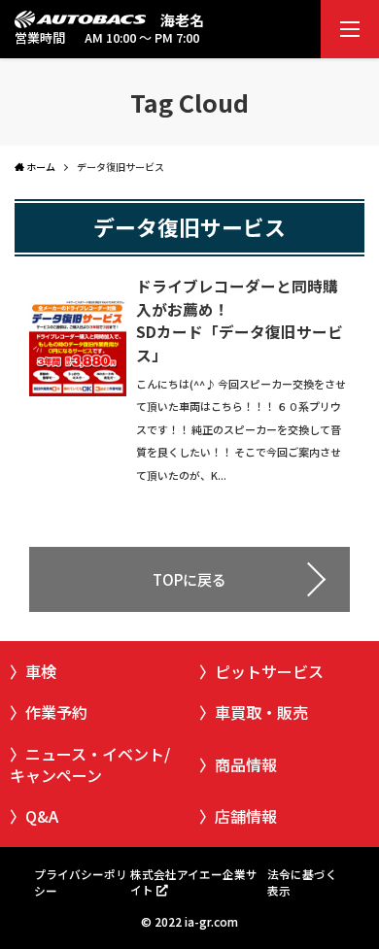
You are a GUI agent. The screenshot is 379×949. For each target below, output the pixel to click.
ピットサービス (269, 671)
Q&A (41, 816)
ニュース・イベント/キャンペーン (90, 764)
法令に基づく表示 (302, 881)
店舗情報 (246, 816)
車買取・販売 (261, 712)
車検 (40, 671)
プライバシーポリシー (80, 881)
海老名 (182, 20)
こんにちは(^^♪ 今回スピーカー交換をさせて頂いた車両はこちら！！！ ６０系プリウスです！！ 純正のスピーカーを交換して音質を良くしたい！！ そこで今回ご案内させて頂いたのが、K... (241, 429)
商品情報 (246, 764)
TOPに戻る (189, 579)
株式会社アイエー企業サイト (194, 881)
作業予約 (56, 712)
